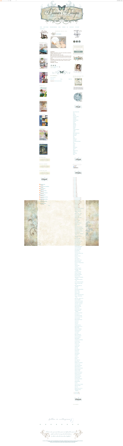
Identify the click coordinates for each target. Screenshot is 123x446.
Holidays (74, 127)
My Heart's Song (43, 203)
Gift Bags (74, 123)
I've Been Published (76, 129)
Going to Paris (77, 350)
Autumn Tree (77, 357)
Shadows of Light (77, 370)
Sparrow (76, 225)
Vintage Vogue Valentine (78, 246)
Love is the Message (78, 247)
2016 (75, 188)
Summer (54, 67)
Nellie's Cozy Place (43, 190)
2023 (75, 179)
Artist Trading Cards (76, 111)
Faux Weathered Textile (78, 315)
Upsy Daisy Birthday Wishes (79, 289)
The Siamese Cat (77, 232)
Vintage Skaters (77, 307)
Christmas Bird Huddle (78, 309)
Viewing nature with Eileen (44, 186)
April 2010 (76, 392)
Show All (49, 205)
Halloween (74, 124)
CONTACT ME (42, 28)
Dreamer (76, 358)
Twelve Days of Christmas (79, 302)
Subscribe (78, 51)
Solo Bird (76, 382)
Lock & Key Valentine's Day (79, 253)
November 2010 (77, 199)
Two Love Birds (77, 380)
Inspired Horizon (77, 245)
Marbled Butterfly (77, 381)
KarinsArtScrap (42, 188)
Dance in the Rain (77, 243)
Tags (73, 149)
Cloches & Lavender (43, 201)
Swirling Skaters (77, 293)
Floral (74, 122)
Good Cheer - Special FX (78, 303)
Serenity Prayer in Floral (78, 241)
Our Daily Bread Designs (77, 141)
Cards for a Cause (76, 116)
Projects (74, 143)
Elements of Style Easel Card (79, 208)
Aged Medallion (77, 338)
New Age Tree (77, 343)
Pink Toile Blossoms (78, 209)
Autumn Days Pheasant (78, 365)
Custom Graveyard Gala (78, 316)
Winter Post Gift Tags (78, 306)
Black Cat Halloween (78, 334)
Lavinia (74, 131)
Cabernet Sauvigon (78, 369)
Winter (74, 154)
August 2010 (77, 203)
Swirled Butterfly (77, 353)
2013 (75, 192)
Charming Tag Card (78, 330)
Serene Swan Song (78, 242)
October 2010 (77, 200)
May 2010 (76, 207)
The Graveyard (77, 331)
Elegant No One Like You (78, 388)
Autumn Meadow (77, 318)
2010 (75, 196)
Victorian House (77, 224)
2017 (75, 187)
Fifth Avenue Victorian (78, 335)
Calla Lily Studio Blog (44, 199)
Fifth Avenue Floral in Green (79, 228)
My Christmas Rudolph (78, 274)
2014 (75, 191)
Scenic (74, 144)
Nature (74, 137)
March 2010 (77, 393)
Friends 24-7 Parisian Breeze (79, 262)
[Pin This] (55, 65)
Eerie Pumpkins (77, 349)
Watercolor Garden (77, 385)
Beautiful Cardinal (77, 275)
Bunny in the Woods (78, 261)
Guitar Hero (76, 254)
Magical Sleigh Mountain (78, 319)
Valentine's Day (75, 150)
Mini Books (74, 135)
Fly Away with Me (77, 377)
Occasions (74, 140)
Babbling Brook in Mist (78, 217)
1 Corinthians (77, 221)
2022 (75, 180)
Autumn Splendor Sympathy (79, 281)
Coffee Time (76, 322)
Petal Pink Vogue (77, 220)
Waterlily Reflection (77, 366)
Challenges (74, 117)
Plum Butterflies (77, 250)
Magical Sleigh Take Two (78, 326)
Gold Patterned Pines (78, 271)
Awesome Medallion (78, 214)
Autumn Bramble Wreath (78, 312)
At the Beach (77, 354)
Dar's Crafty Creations (44, 192)
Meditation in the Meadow (79, 362)
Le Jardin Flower (77, 345)
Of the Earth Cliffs (77, 238)
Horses (74, 128)
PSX (73, 142)
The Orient (76, 257)
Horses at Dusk (77, 290)
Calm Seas (76, 347)
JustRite (74, 130)
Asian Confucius (77, 258)
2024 (75, 177)
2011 (75, 195)
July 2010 (76, 204)
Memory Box (75, 134)
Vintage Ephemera (77, 374)
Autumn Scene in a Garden (79, 384)
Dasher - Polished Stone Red (79, 294)
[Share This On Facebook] (51, 65)
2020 (75, 183)
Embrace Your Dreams (78, 373)
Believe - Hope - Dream (78, 213)
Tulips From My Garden (78, 229)
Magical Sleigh (77, 327)
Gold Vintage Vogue (78, 249)
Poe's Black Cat (77, 314)
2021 (75, 181)
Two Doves (76, 266)
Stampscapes (75, 147)
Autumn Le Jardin (77, 342)
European (74, 121)
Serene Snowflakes (78, 299)
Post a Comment (53, 77)
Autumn (74, 114)
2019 (75, 184)
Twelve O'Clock (77, 265)
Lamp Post (76, 323)
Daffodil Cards (42, 184)
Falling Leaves (77, 346)
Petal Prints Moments (78, 376)
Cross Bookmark (77, 239)
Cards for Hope (77, 216)
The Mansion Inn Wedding (79, 339)
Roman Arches (77, 361)
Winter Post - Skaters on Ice (79, 298)
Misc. (74, 136)
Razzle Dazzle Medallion (78, 378)
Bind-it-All (74, 115)
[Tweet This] (53, 65)
